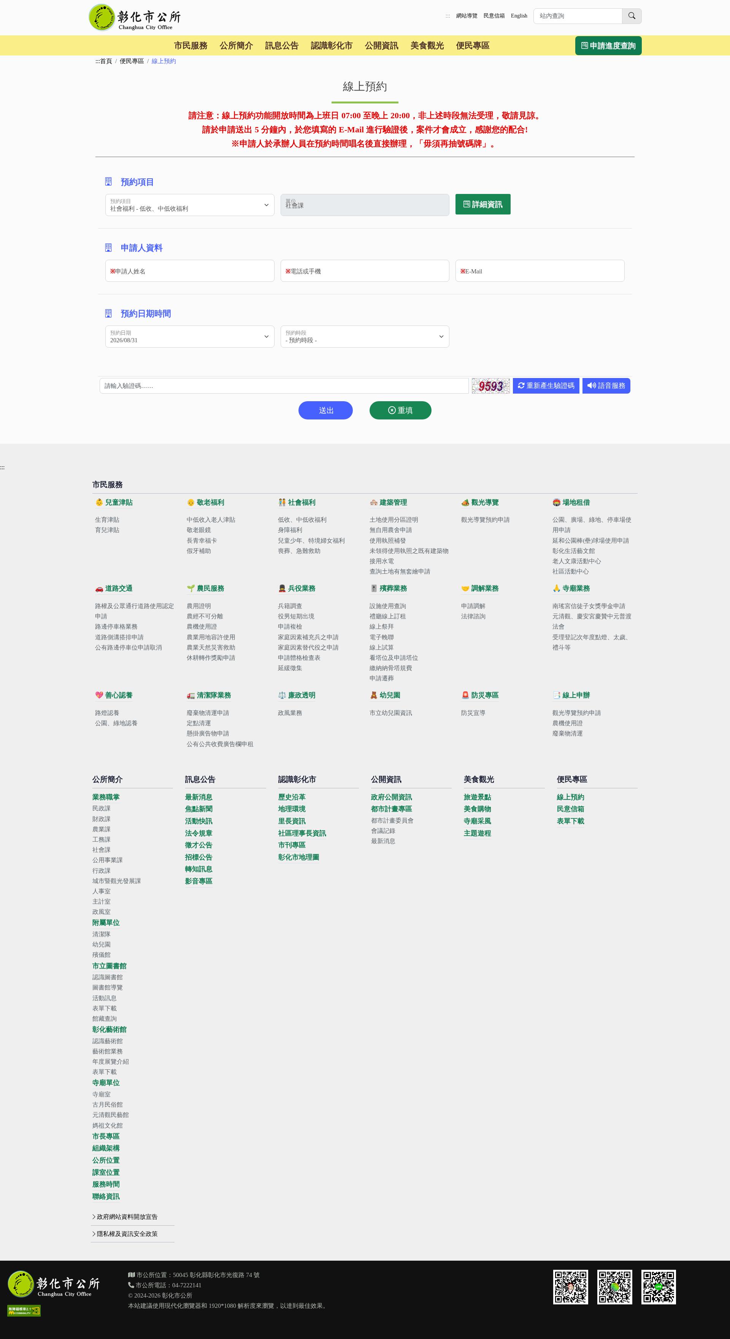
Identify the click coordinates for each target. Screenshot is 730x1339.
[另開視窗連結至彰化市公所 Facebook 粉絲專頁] (614, 1287)
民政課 (101, 808)
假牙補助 (199, 551)
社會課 (101, 850)
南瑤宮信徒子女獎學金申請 (588, 606)
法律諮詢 (473, 616)
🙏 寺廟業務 (571, 588)
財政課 (101, 819)
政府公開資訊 (391, 797)
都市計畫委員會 (392, 820)
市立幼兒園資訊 (391, 713)
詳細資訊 (486, 204)
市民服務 (191, 45)
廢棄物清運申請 (208, 713)
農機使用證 (202, 626)
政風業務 (290, 713)
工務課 (101, 839)
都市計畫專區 (391, 809)
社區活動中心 (570, 571)
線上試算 (382, 647)
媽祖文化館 (107, 1125)
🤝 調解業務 (480, 588)
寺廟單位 (106, 1082)
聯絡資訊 (106, 1196)
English (519, 16)
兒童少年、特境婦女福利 (311, 540)
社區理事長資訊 (302, 833)
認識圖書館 (107, 977)
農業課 (101, 829)
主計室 (101, 901)
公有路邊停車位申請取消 (128, 647)
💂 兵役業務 (297, 588)
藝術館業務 (107, 1051)
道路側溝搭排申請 (119, 637)
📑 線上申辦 (571, 695)
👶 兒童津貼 (114, 502)
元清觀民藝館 (110, 1115)
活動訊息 (104, 998)
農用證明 (199, 606)
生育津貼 (107, 519)
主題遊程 (477, 833)
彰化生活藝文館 (573, 551)
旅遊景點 (477, 797)
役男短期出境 (296, 616)
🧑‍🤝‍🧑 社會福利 (297, 502)
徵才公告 (199, 845)
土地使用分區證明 (394, 519)
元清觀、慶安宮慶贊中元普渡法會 (592, 621)
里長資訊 (292, 821)
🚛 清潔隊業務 (209, 695)
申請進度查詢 (612, 45)
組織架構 (106, 1148)
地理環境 (292, 809)
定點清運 (199, 723)
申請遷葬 (382, 678)
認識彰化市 (332, 45)
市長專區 (106, 1136)
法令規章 (199, 833)
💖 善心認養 (114, 695)
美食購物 (477, 809)
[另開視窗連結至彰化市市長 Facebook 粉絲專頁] (570, 1287)
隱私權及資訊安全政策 (127, 1234)
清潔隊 (101, 934)
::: (448, 16)
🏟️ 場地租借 (571, 502)
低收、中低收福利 (302, 519)
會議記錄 (383, 831)
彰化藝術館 (109, 1029)
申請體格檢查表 (299, 657)
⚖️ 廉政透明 (297, 695)
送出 (325, 410)
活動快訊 (199, 821)
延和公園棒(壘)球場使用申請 (590, 540)
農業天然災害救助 (211, 647)
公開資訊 (381, 45)
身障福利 (290, 530)
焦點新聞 (199, 809)
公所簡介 (236, 45)
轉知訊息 (199, 869)
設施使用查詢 (388, 606)
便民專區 (473, 45)
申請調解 (473, 606)
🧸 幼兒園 (385, 695)
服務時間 (106, 1184)
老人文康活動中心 (576, 561)
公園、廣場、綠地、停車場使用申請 (592, 524)
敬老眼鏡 (199, 530)
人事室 (101, 891)
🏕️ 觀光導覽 (480, 502)
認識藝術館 (107, 1041)
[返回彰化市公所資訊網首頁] (135, 17)
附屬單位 (106, 922)
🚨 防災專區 (480, 695)
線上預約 (570, 797)
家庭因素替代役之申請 (308, 647)
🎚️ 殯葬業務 (388, 588)
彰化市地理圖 (298, 857)
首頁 (106, 61)
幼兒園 (101, 944)
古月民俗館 (107, 1104)
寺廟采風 (477, 821)
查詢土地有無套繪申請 (400, 571)
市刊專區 (292, 845)
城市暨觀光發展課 (116, 881)
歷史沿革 (292, 797)
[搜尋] (632, 16)
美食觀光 (427, 45)
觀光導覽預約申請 (485, 519)
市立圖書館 (109, 966)
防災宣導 (473, 713)
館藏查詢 (104, 1018)
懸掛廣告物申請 (208, 733)
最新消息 (199, 797)
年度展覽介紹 (110, 1061)
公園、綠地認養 (116, 723)
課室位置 (106, 1172)
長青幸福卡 (202, 540)
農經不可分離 (205, 616)
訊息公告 (282, 45)
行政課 (101, 870)
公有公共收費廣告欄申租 (220, 744)
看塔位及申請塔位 (394, 657)
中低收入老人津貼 (211, 519)
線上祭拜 (382, 626)
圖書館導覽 (107, 987)
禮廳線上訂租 (388, 616)
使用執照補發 (388, 540)
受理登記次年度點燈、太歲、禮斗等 (592, 642)
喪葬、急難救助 (299, 551)
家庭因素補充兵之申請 (308, 637)
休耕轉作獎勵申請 (211, 657)
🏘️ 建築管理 (388, 502)
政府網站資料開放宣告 (127, 1217)
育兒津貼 (107, 530)
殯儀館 (101, 954)
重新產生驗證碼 (549, 385)
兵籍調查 (290, 606)
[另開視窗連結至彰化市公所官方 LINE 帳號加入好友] (658, 1287)
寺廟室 (101, 1094)
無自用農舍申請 (391, 530)
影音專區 (199, 881)
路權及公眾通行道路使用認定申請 (134, 611)
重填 (404, 410)
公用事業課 (107, 860)
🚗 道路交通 (114, 588)
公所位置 (106, 1160)
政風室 (101, 912)
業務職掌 (106, 797)
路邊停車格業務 (116, 626)
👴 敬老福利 (205, 502)
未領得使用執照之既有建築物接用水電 (409, 556)
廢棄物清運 (567, 733)
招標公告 (199, 857)
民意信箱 (494, 16)
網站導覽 (467, 16)
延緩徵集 (290, 668)
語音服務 (610, 385)
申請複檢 (290, 626)
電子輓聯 (382, 637)
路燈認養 (107, 713)
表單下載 (104, 1008)
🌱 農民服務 (205, 588)
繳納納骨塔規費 (391, 668)
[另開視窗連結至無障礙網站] (24, 1311)
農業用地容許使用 (211, 637)
